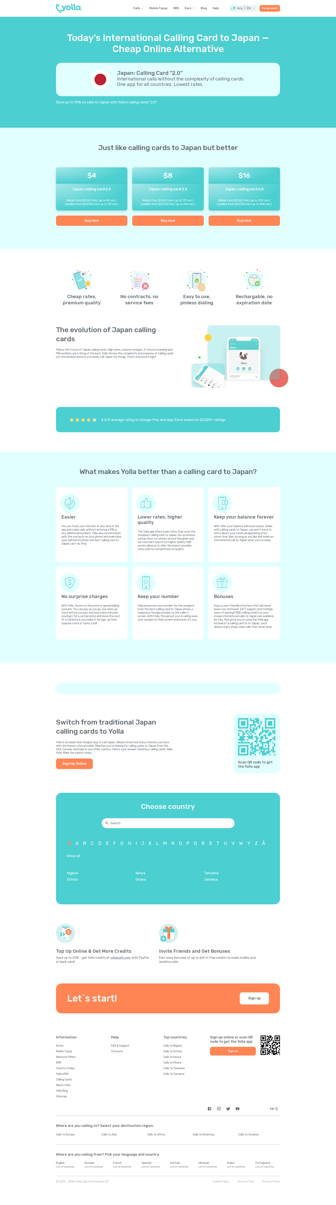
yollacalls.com (120, 958)
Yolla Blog (62, 1090)
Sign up (254, 998)
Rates (60, 1045)
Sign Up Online (74, 763)
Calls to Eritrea (172, 1051)
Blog (204, 8)
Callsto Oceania (248, 1134)
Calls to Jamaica (173, 1074)
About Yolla (63, 1085)
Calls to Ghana (172, 1062)
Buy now (92, 220)
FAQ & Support (120, 1045)
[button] (243, 8)
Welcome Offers (66, 1057)
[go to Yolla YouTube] (237, 1108)
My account (270, 8)
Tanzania (211, 873)
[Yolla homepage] (68, 8)
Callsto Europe (65, 1134)
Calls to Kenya (172, 1057)
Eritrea (72, 879)
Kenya (140, 873)
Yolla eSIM (62, 1074)
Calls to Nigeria (172, 1045)
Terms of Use (245, 1181)
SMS (176, 8)
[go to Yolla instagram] (219, 1108)
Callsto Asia (109, 1134)
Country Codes (65, 1068)
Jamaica (211, 879)
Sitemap (61, 1096)
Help (216, 8)
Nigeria (72, 873)
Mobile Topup (158, 8)
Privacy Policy (271, 1181)
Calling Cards (64, 1079)
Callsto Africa (156, 1134)
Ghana (141, 879)
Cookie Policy (221, 1181)
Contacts (117, 1051)
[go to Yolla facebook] (209, 1108)
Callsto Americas (203, 1134)
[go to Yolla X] (228, 1108)
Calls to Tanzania (174, 1068)
